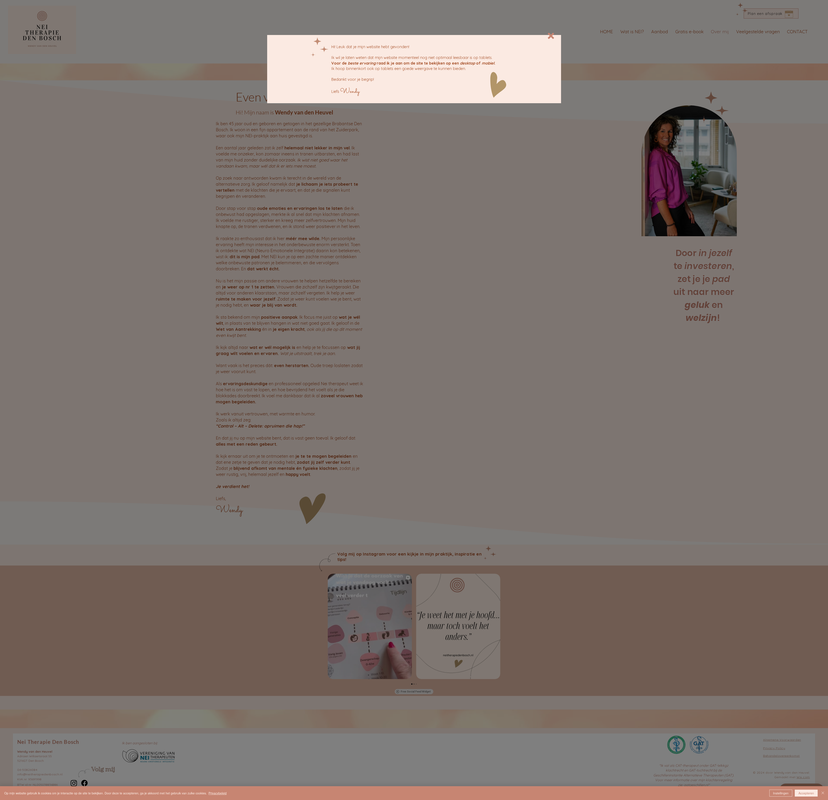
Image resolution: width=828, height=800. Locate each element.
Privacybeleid (218, 793)
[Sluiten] (822, 793)
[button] (551, 36)
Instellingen (781, 793)
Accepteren (806, 793)
